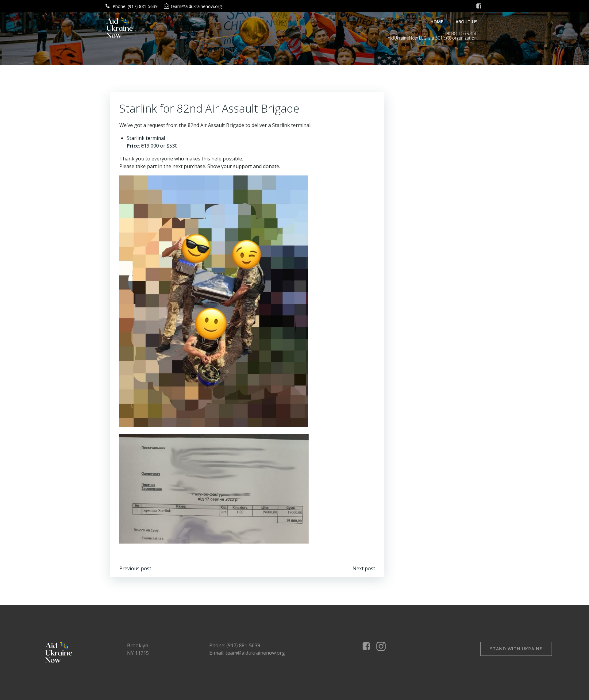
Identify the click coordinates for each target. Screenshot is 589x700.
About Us (466, 22)
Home (436, 22)
